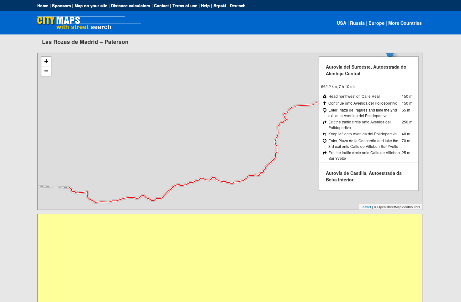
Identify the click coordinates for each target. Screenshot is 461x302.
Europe (376, 23)
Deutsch (238, 5)
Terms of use (184, 5)
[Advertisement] (226, 258)
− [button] (46, 71)
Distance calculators (130, 5)
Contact (161, 5)
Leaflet (366, 206)
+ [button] (46, 61)
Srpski (220, 5)
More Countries (405, 23)
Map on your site (91, 5)
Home (42, 5)
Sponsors (61, 5)
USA (341, 23)
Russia (357, 23)
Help (205, 5)
